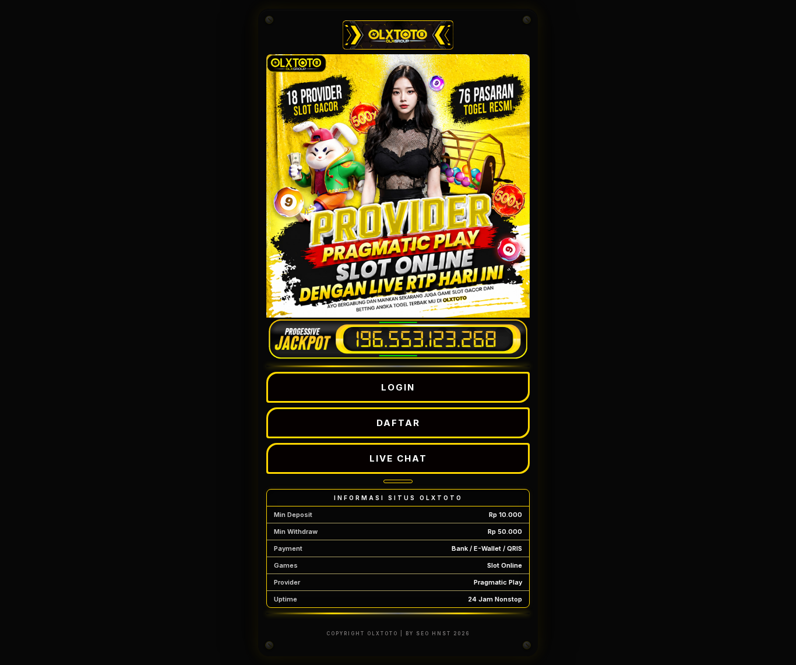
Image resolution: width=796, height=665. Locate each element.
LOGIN (398, 387)
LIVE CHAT (398, 458)
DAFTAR (398, 422)
